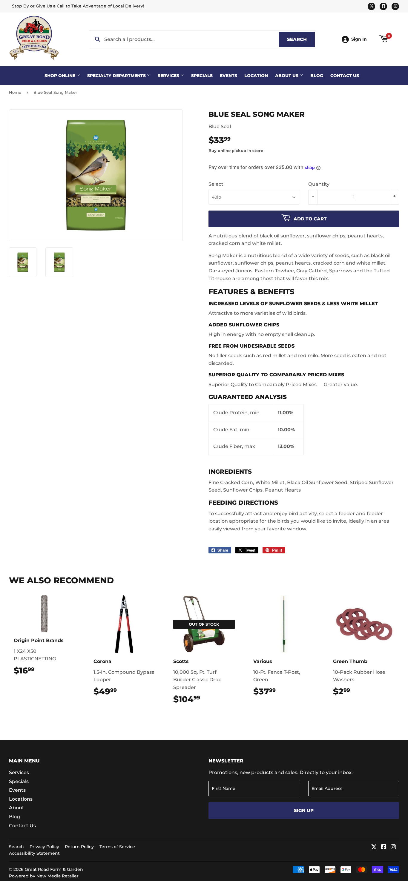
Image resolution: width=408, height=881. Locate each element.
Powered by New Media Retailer (44, 876)
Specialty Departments (117, 75)
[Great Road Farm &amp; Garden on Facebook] (383, 847)
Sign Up (304, 810)
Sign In (359, 39)
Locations (21, 799)
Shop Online (60, 75)
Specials (202, 75)
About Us (287, 75)
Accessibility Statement (34, 853)
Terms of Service (117, 846)
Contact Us (344, 75)
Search (301, 39)
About (16, 808)
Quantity (318, 184)
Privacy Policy (44, 846)
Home (15, 92)
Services (169, 75)
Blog (316, 75)
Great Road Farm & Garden (54, 869)
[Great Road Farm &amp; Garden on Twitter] (374, 847)
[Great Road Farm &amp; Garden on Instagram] (393, 847)
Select (215, 184)
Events (228, 75)
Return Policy (79, 846)
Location (256, 75)
